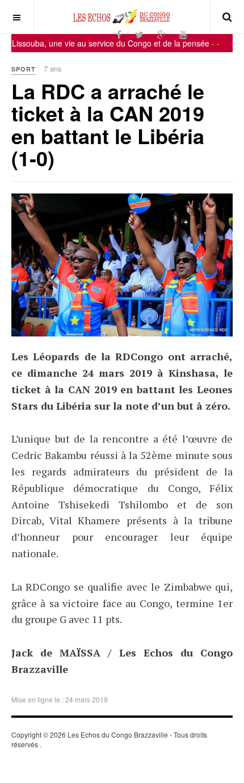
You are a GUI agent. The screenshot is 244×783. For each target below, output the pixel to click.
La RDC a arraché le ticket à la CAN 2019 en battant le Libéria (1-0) (107, 124)
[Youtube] (183, 34)
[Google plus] (161, 34)
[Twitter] (139, 34)
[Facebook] (118, 34)
